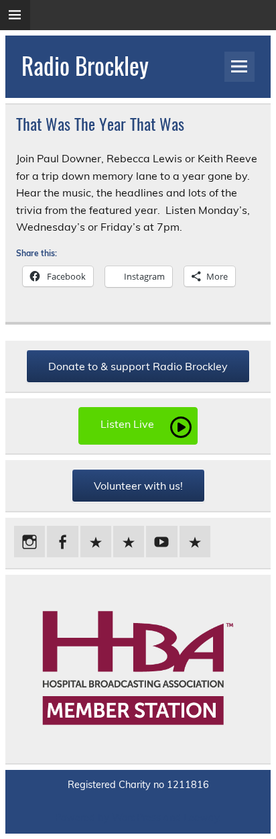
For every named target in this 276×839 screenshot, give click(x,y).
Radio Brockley (85, 65)
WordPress (136, 818)
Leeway (201, 818)
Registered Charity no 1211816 (138, 784)
